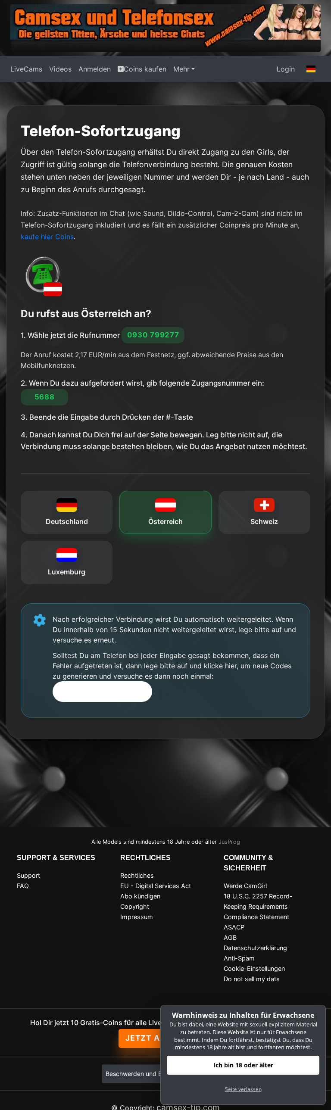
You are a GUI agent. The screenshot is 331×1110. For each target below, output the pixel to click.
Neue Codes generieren (102, 691)
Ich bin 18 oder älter (243, 1065)
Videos (60, 69)
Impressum (136, 916)
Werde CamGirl (245, 885)
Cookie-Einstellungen (254, 968)
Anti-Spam (239, 958)
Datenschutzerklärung (255, 947)
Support (28, 875)
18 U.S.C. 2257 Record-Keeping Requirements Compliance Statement (258, 906)
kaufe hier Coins (47, 236)
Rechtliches (137, 875)
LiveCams (26, 69)
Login (286, 69)
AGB (230, 937)
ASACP (234, 927)
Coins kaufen (145, 69)
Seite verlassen (243, 1089)
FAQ (23, 885)
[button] (311, 68)
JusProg (229, 842)
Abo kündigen (140, 896)
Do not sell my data (252, 978)
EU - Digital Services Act (155, 885)
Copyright (134, 906)
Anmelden (94, 69)
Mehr (181, 69)
